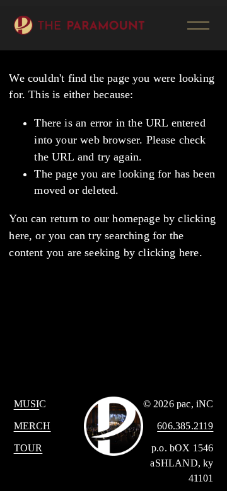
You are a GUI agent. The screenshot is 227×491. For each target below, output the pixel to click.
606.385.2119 (185, 425)
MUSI (27, 403)
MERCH (32, 425)
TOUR (28, 448)
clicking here (168, 252)
